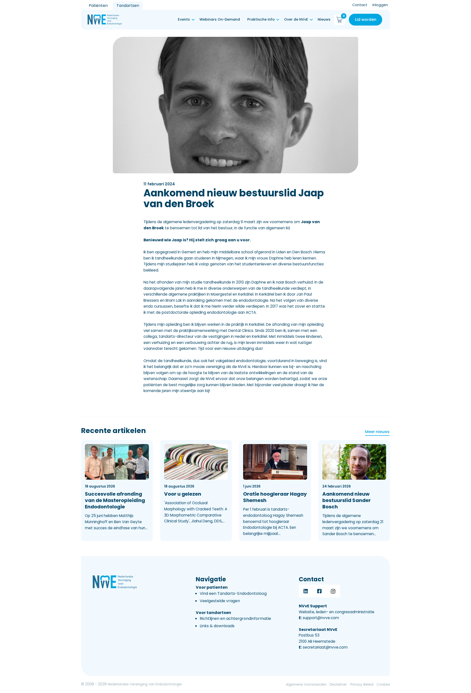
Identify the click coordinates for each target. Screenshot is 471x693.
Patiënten (98, 5)
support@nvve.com (319, 617)
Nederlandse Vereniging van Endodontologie (145, 684)
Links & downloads (217, 626)
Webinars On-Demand (219, 19)
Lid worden (365, 19)
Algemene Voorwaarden (306, 684)
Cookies (383, 684)
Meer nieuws (377, 432)
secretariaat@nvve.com (323, 647)
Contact (359, 4)
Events (184, 19)
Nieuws (324, 19)
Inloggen (380, 4)
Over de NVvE (296, 19)
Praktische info (261, 19)
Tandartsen (128, 5)
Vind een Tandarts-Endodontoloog (233, 593)
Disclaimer (338, 684)
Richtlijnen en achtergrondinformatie (235, 618)
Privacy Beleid (361, 684)
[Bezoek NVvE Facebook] (319, 591)
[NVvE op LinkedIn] (306, 591)
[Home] (105, 19)
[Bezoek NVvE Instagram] (333, 591)
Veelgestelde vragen (220, 601)
